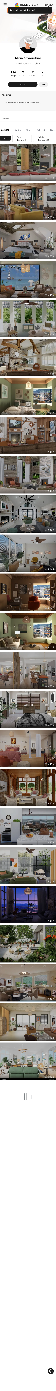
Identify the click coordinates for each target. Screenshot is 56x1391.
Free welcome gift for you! (22, 10)
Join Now (48, 4)
